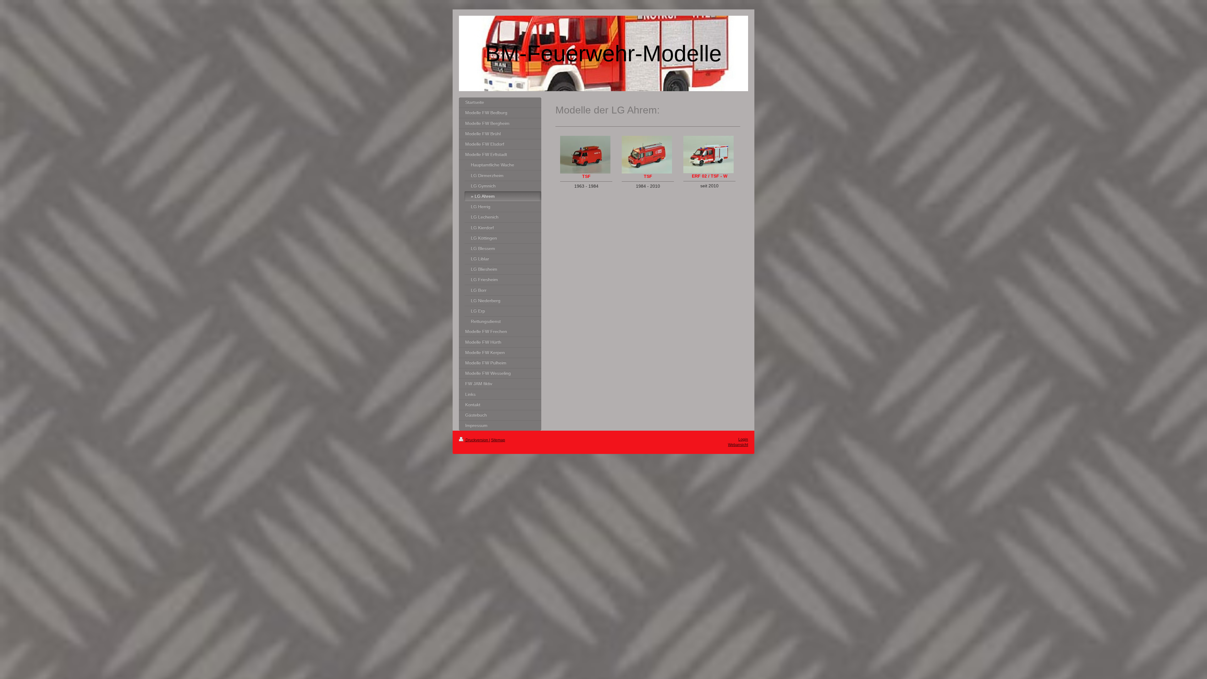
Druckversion (477, 440)
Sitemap (498, 440)
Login (743, 439)
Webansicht (738, 445)
